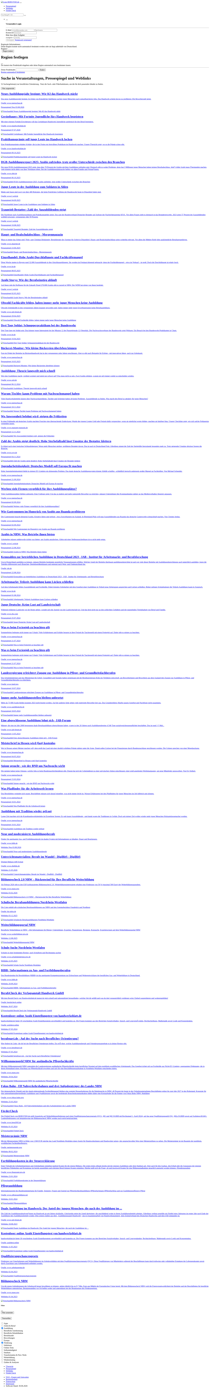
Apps (6, 1323)
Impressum (10, 1384)
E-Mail (8, 30)
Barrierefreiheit (11, 1379)
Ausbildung (8, 1328)
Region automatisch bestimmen (13, 72)
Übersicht (9, 1366)
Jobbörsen (8, 1345)
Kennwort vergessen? (23, 40)
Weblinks (9, 8)
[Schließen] (2, 63)
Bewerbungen (9, 1338)
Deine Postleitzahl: (8, 70)
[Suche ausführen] (25, 15)
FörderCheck (11, 10)
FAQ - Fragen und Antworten (17, 1377)
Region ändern (8, 51)
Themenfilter (6, 1318)
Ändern (42, 70)
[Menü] (21, 2)
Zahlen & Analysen (11, 1362)
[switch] (2, 1323)
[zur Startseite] (10, 2)
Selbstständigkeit (10, 1350)
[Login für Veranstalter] (7, 19)
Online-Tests (9, 1348)
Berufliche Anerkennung (13, 1331)
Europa (6, 1340)
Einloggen (10, 40)
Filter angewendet (8, 88)
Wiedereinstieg (9, 1360)
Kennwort (10, 33)
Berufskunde (9, 1336)
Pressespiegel (11, 6)
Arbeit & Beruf (9, 1326)
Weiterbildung (9, 1357)
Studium (7, 1353)
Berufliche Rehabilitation (13, 1333)
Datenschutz (10, 1381)
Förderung (8, 1343)
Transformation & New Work (15, 1355)
